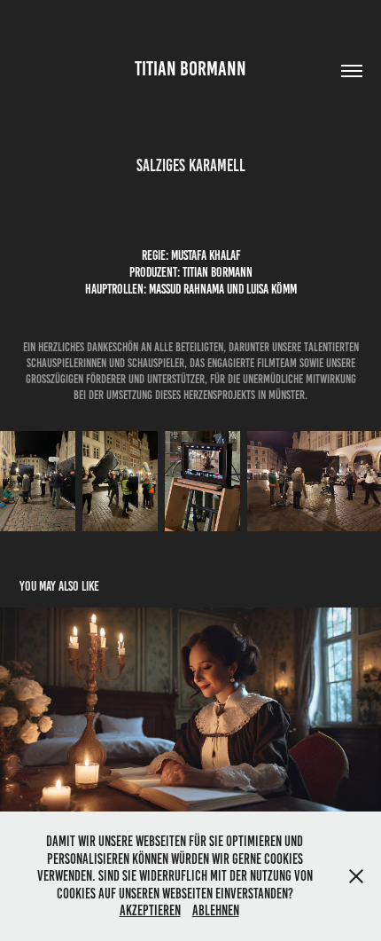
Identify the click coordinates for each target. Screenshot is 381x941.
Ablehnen (215, 910)
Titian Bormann (190, 69)
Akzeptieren (150, 910)
